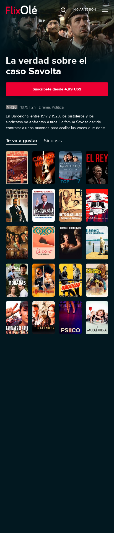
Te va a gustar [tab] (21, 140)
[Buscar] (59, 9)
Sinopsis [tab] (53, 140)
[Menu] (105, 9)
